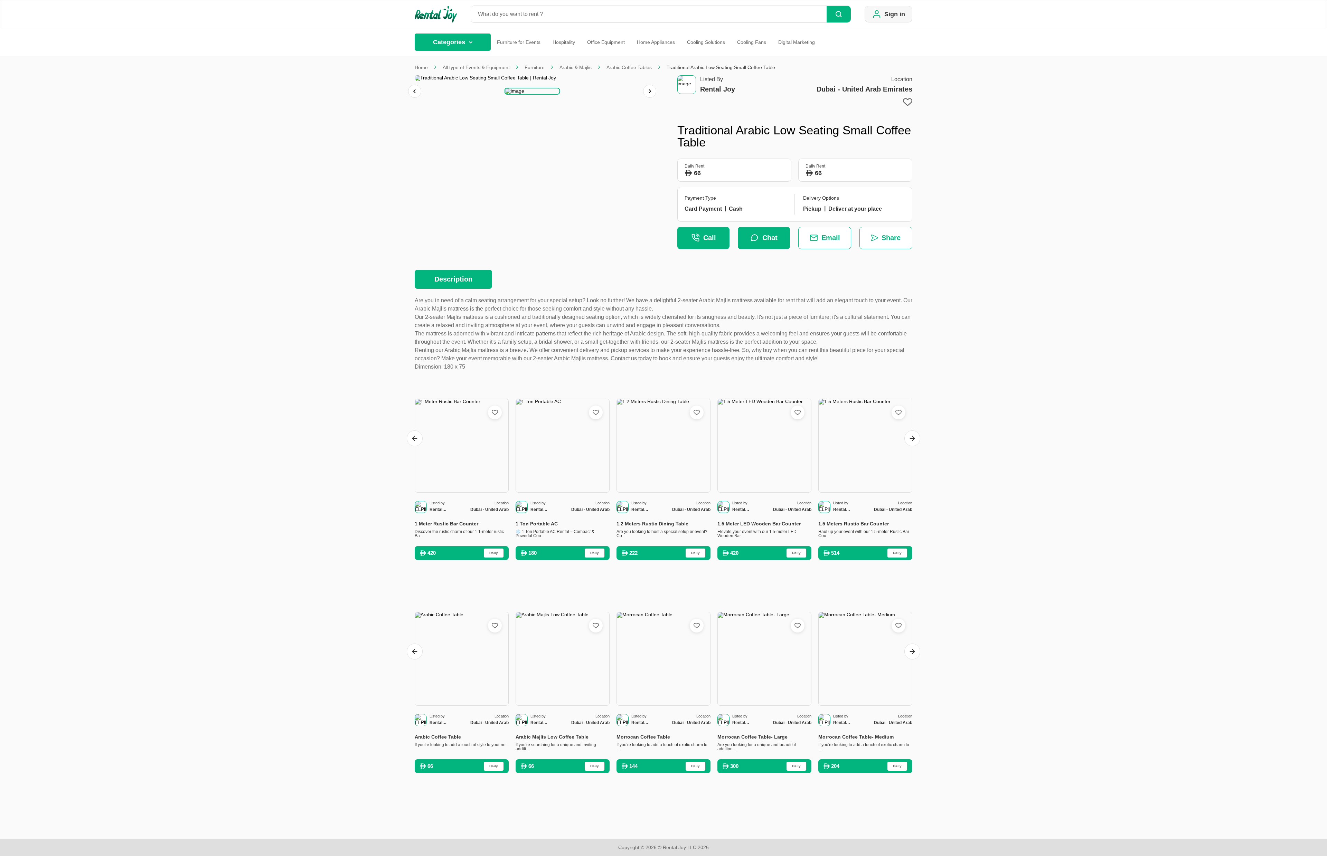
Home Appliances (656, 42)
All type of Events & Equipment (476, 67)
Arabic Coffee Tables (629, 67)
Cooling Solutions (706, 42)
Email (830, 237)
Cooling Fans (751, 42)
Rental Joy (717, 89)
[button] (532, 91)
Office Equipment (606, 42)
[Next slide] (649, 91)
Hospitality (564, 42)
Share (891, 237)
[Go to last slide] (415, 438)
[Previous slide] (414, 91)
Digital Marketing (796, 42)
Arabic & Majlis (575, 67)
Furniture (535, 67)
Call (709, 237)
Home (421, 67)
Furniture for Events (518, 42)
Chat (770, 237)
